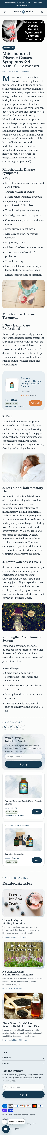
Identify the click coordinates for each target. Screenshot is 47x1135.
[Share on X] (10, 727)
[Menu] (5, 11)
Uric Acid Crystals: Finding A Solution (13, 922)
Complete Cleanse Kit (14, 854)
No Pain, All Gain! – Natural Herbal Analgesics (17, 973)
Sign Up (23, 764)
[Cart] (42, 11)
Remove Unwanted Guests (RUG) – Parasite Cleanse (31, 382)
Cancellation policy (12, 1128)
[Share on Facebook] (4, 727)
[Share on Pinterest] (16, 727)
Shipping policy (30, 1124)
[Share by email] (22, 727)
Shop (37, 811)
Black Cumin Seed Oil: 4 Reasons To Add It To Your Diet (20, 1025)
